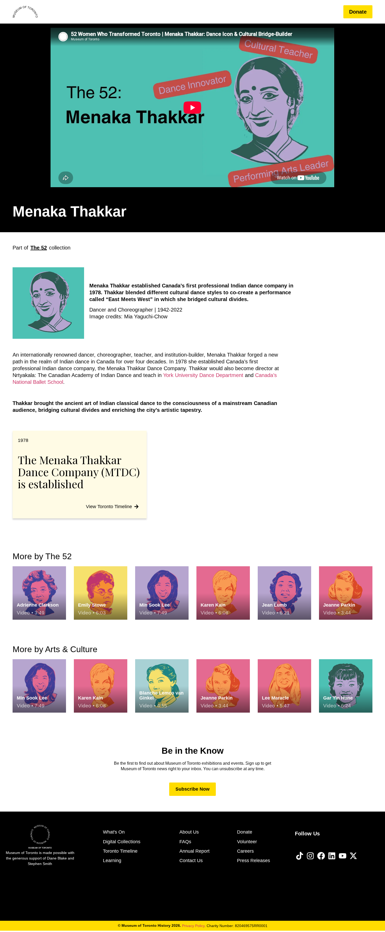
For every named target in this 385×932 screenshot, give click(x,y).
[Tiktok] (299, 856)
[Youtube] (342, 856)
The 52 (38, 248)
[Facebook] (321, 856)
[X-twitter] (353, 856)
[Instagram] (310, 856)
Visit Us (162, 12)
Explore (228, 12)
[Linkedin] (332, 856)
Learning (267, 12)
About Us (300, 12)
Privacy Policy (193, 926)
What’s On (195, 12)
